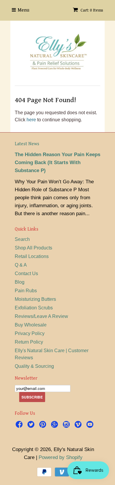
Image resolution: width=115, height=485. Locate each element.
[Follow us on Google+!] (55, 425)
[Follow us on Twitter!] (31, 425)
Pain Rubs (26, 290)
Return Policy (29, 341)
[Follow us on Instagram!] (67, 425)
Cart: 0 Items (91, 10)
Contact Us (26, 273)
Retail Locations (32, 256)
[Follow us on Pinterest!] (43, 425)
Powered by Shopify (61, 457)
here (31, 119)
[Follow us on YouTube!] (90, 425)
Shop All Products (33, 247)
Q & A (21, 264)
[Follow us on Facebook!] (20, 425)
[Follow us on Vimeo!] (79, 425)
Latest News (27, 144)
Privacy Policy (30, 333)
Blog (19, 282)
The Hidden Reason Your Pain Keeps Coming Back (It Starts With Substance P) (57, 162)
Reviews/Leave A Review (41, 316)
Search (22, 239)
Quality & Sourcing (34, 366)
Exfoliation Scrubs (34, 307)
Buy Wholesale (31, 324)
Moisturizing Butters (35, 299)
